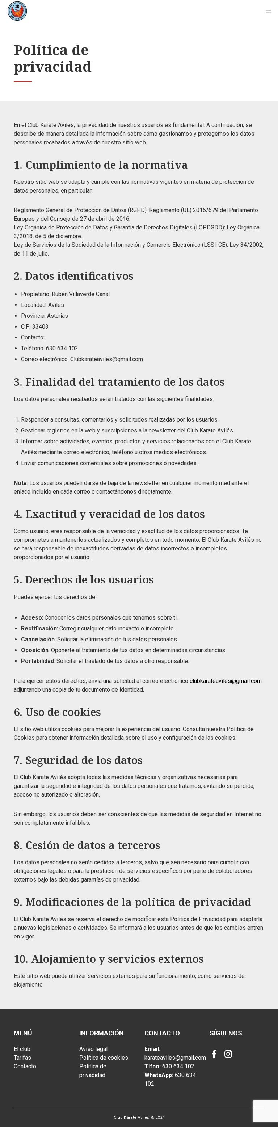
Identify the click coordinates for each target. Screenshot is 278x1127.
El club (22, 1049)
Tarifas (22, 1057)
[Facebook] (214, 1052)
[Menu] (266, 11)
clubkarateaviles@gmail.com (226, 681)
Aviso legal (93, 1049)
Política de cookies (103, 1057)
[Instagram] (227, 1052)
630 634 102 (178, 1066)
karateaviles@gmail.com (175, 1057)
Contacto (25, 1066)
